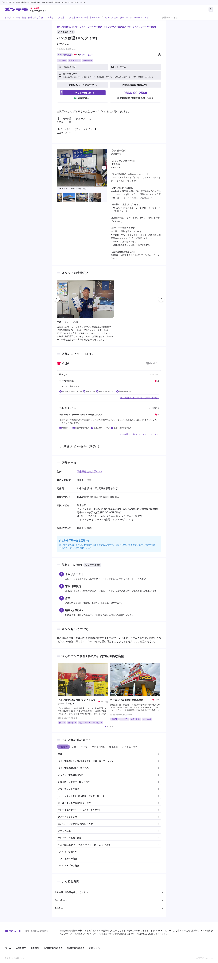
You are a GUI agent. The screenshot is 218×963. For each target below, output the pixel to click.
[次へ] (104, 168)
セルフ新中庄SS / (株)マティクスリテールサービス (76, 701)
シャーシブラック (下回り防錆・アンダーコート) (81, 795)
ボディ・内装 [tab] (98, 746)
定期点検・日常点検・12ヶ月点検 (74, 781)
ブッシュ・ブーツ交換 (68, 865)
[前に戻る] (57, 299)
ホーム (8, 947)
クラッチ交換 (64, 830)
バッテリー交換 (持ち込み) (70, 774)
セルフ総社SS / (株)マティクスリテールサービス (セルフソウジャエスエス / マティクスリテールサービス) (106, 26)
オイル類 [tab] (113, 746)
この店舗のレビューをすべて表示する (79, 446)
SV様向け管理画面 (76, 947)
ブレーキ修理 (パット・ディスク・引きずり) (79, 809)
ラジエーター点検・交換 (69, 837)
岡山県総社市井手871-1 (89, 471)
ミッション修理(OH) (67, 851)
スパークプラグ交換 (67, 816)
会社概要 (35, 947)
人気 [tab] (74, 746)
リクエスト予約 (67, 32)
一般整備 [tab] (63, 746)
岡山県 (50, 17)
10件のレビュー (86, 54)
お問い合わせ (95, 947)
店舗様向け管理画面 (53, 947)
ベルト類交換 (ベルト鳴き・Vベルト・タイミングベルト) (84, 844)
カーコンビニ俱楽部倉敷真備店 (126, 699)
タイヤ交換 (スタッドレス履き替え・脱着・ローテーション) (86, 760)
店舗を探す (21, 947)
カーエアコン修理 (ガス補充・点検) (74, 802)
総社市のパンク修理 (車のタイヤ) (85, 17)
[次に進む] (161, 299)
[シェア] (159, 54)
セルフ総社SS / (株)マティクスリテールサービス (128, 17)
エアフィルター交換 (67, 858)
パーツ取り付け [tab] (129, 746)
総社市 (61, 17)
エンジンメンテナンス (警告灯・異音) (75, 823)
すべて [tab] (84, 746)
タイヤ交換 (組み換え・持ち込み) (73, 767)
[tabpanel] (109, 808)
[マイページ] (211, 9)
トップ (8, 17)
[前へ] (60, 168)
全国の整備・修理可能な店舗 (29, 17)
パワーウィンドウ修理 (68, 788)
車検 (60, 754)
